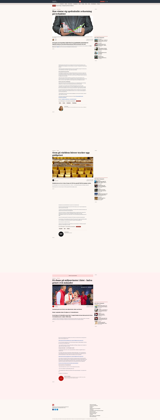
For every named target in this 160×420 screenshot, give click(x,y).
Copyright (91, 407)
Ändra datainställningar (93, 416)
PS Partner (58, 278)
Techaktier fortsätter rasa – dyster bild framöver (69, 99)
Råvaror (58, 150)
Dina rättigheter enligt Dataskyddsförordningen (96, 410)
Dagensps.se (54, 9)
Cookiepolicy (91, 409)
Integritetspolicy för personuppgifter (95, 408)
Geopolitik (60, 228)
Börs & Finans (58, 9)
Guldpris (68, 228)
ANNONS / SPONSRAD (67, 376)
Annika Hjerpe (66, 106)
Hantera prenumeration (93, 404)
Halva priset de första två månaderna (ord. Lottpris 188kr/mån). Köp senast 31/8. (71, 340)
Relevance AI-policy (93, 411)
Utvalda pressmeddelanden (94, 405)
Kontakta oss (92, 406)
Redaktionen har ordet (93, 413)
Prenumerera (102, 1)
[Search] (105, 1)
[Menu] (107, 1)
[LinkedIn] (57, 409)
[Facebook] (53, 409)
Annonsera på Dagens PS (93, 412)
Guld (64, 228)
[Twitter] (55, 409)
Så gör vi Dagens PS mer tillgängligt (95, 415)
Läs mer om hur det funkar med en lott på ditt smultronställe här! (68, 363)
